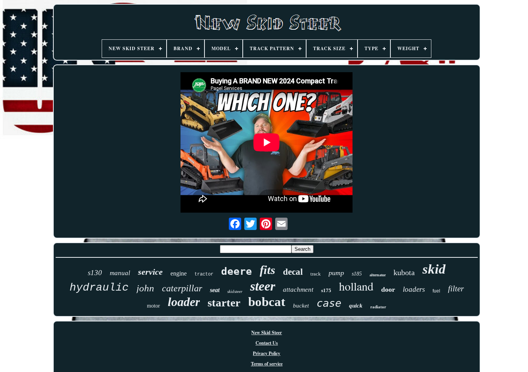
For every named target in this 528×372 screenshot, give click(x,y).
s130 (95, 273)
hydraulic (99, 288)
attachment (298, 289)
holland (356, 286)
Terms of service (267, 363)
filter (456, 288)
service (150, 272)
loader (184, 302)
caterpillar (182, 288)
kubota (404, 272)
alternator (378, 275)
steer (262, 286)
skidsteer (234, 291)
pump (336, 273)
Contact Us (266, 343)
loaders (414, 289)
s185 (357, 274)
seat (215, 290)
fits (267, 270)
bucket (301, 306)
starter (224, 302)
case (329, 303)
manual (120, 273)
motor (153, 306)
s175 (326, 290)
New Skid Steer (266, 332)
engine (178, 273)
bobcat (266, 302)
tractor (203, 274)
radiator (378, 306)
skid (434, 269)
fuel (436, 291)
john (145, 288)
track (315, 274)
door (388, 289)
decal (293, 272)
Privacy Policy (266, 353)
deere (236, 271)
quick (356, 306)
